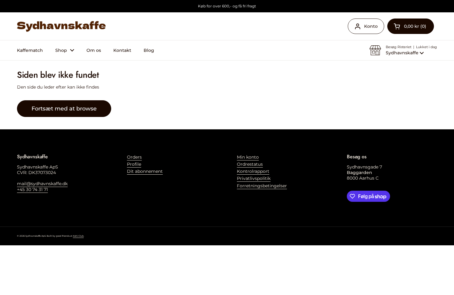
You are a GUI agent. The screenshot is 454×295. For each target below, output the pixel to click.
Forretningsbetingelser (262, 186)
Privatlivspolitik (254, 178)
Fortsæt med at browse (64, 108)
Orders (134, 157)
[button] (410, 26)
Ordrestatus (250, 164)
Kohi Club (78, 236)
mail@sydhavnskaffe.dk (42, 183)
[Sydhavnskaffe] (61, 26)
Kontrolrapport (253, 171)
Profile (134, 164)
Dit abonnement (145, 171)
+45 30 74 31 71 (32, 189)
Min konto (248, 157)
